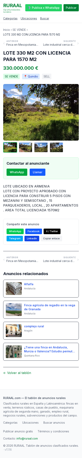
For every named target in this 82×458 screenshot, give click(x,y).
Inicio (6, 29)
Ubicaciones (29, 18)
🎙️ (44, 7)
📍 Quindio (31, 76)
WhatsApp (17, 172)
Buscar (44, 18)
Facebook (34, 231)
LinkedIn (32, 238)
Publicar (71, 7)
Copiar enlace (51, 238)
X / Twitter (52, 231)
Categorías (10, 18)
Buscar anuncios (54, 422)
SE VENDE (19, 29)
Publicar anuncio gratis (18, 431)
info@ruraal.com (27, 438)
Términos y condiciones (53, 431)
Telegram (14, 238)
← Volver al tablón (17, 373)
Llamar (37, 172)
